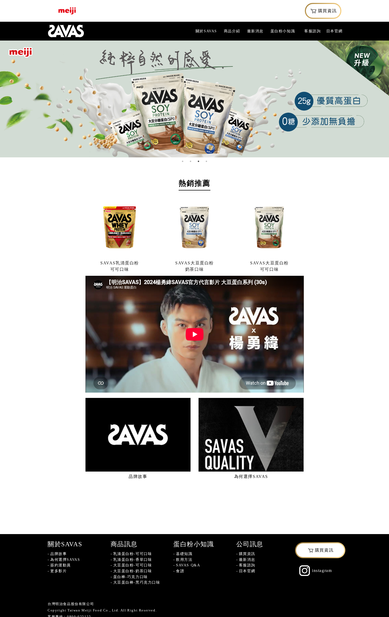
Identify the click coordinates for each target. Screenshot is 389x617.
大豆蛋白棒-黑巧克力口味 (136, 582)
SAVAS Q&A (188, 565)
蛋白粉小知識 (282, 31)
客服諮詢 (312, 31)
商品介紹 (232, 31)
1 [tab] (182, 161)
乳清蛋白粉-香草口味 (132, 559)
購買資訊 (327, 10)
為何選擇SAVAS (65, 559)
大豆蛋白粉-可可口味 (132, 565)
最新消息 (255, 31)
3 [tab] (198, 161)
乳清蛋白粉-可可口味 (132, 554)
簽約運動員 (60, 565)
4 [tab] (206, 161)
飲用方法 (184, 559)
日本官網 (334, 31)
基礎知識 (184, 554)
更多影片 (58, 571)
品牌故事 (58, 554)
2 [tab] (190, 161)
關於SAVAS (206, 31)
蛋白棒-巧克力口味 (130, 577)
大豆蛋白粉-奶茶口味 (132, 571)
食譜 (180, 571)
